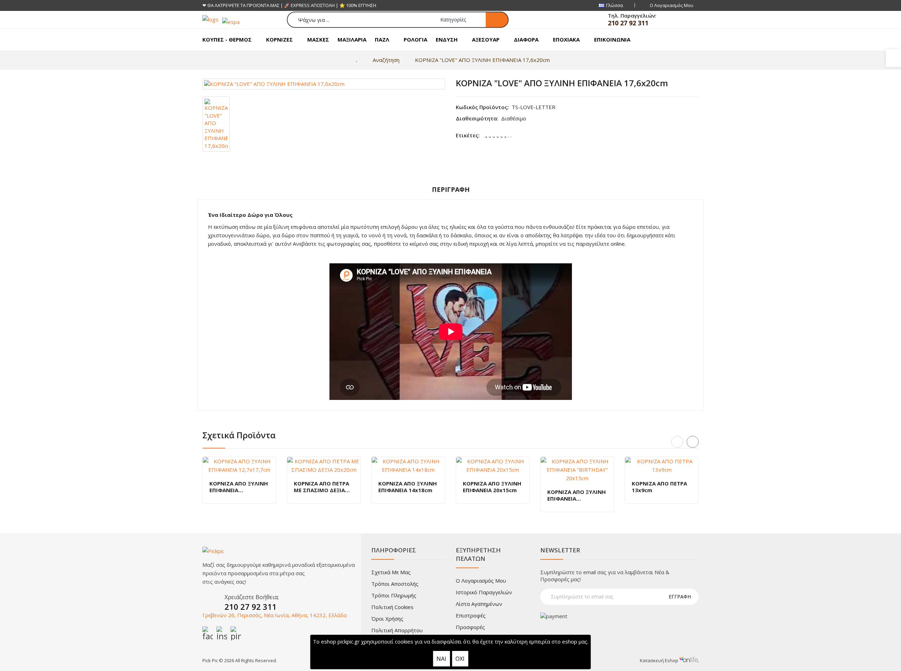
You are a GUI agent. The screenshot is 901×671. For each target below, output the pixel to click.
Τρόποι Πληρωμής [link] (393, 595)
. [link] (485, 135)
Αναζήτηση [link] (386, 59)
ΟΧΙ (460, 659)
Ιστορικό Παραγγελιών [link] (484, 592)
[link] (893, 58)
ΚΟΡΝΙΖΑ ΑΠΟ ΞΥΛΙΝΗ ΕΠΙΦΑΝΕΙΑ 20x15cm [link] (492, 487)
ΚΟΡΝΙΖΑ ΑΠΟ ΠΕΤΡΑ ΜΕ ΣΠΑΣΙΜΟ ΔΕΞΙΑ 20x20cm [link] (321, 487)
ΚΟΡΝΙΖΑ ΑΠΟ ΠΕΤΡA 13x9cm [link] (659, 487)
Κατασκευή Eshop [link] (659, 660)
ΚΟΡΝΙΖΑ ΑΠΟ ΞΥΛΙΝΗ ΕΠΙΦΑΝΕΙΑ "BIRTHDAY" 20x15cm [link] (576, 495)
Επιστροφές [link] (471, 615)
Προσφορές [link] (470, 627)
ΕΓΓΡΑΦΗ (680, 596)
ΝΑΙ (441, 659)
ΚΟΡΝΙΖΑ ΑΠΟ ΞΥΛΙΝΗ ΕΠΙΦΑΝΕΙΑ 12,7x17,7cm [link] (238, 487)
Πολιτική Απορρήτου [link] (397, 630)
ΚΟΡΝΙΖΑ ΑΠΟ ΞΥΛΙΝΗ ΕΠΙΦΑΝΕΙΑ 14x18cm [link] (407, 487)
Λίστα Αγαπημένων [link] (479, 603)
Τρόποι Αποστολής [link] (394, 583)
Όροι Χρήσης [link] (387, 618)
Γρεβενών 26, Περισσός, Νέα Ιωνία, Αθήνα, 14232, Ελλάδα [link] (274, 615)
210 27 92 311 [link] (628, 23)
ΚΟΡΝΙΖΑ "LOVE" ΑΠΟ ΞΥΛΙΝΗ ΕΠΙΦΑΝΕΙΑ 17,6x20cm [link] (482, 59)
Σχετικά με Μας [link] (391, 572)
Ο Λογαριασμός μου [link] (481, 580)
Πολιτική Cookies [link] (392, 606)
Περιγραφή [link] (451, 189)
